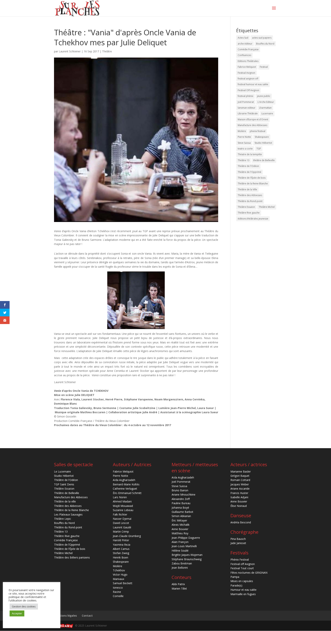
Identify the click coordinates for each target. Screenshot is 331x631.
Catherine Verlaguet (125, 488)
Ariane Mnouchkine (183, 494)
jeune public (263, 96)
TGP (258, 148)
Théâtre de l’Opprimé (67, 544)
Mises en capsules (241, 581)
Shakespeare (262, 137)
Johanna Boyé (180, 507)
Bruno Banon (180, 490)
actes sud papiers (261, 37)
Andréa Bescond (240, 522)
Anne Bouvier (180, 529)
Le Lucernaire (62, 471)
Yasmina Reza (121, 544)
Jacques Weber (239, 484)
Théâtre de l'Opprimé (249, 172)
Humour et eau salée (243, 589)
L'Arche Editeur (266, 102)
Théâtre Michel (267, 207)
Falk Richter (120, 514)
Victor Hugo (120, 574)
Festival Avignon (246, 72)
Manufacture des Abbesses (252, 125)
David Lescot (121, 523)
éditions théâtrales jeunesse (253, 218)
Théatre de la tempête (250, 154)
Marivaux (118, 579)
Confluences (244, 55)
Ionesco (118, 587)
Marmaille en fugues (243, 594)
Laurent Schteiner (70, 51)
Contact (87, 615)
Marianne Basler (240, 471)
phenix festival (257, 131)
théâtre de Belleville (264, 160)
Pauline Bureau (181, 503)
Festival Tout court (242, 568)
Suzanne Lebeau (123, 510)
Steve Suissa (244, 142)
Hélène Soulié (180, 550)
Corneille (118, 596)
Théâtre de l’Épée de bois (69, 549)
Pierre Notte (244, 137)
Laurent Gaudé (122, 527)
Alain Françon (180, 542)
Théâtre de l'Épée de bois (251, 177)
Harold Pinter (121, 540)
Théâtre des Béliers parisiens (72, 557)
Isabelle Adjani (239, 497)
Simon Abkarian (181, 516)
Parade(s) (236, 585)
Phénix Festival (239, 559)
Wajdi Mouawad (123, 506)
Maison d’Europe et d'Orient (253, 119)
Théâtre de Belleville (66, 493)
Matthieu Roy (180, 533)
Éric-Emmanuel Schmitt (127, 493)
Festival (264, 66)
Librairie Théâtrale (248, 113)
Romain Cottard (240, 480)
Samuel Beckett (122, 583)
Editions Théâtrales (248, 61)
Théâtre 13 (243, 160)
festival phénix (245, 96)
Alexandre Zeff (181, 499)
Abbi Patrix (178, 584)
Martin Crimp (121, 531)
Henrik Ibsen (120, 557)
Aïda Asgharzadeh (124, 480)
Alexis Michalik (180, 524)
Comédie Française (248, 49)
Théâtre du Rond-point (250, 201)
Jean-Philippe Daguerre (186, 537)
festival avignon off (248, 78)
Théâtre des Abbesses (250, 195)
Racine (117, 592)
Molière (242, 131)
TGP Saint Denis (64, 484)
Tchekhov (119, 570)
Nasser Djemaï (122, 518)
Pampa (234, 577)
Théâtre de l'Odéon (248, 166)
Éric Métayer (179, 520)
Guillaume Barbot (182, 512)
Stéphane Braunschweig (187, 559)
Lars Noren (120, 497)
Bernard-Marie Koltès (126, 484)
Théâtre (107, 51)
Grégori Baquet (239, 476)
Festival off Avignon (242, 564)
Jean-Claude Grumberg (127, 536)
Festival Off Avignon (248, 90)
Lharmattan (265, 107)
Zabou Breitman (182, 563)
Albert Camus (121, 549)
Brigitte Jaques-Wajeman (187, 555)
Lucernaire (267, 113)
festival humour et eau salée (253, 84)
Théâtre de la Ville (247, 189)
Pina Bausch (238, 539)
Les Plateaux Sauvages (68, 514)
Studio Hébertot (263, 142)
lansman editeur (246, 107)
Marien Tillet (179, 588)
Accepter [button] (17, 613)
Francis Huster (239, 493)
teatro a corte (245, 148)
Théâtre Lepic (62, 518)
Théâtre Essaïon (246, 207)
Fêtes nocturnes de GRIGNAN (248, 572)
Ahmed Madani (122, 501)
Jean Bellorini (180, 567)
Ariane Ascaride (240, 488)
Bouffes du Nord (265, 43)
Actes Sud (243, 37)
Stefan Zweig (121, 553)
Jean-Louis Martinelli (184, 546)
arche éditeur (245, 43)
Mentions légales (65, 615)
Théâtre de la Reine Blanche (253, 183)
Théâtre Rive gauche (249, 212)
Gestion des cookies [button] (24, 606)
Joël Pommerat (246, 102)
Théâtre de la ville (65, 501)
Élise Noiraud (238, 506)
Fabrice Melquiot (247, 66)
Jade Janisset (238, 543)
